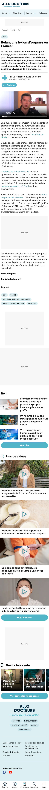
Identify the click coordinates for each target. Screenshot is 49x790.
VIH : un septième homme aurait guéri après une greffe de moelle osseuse (31, 434)
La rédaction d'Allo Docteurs (27, 76)
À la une (5, 787)
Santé (4, 13)
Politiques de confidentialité (31, 747)
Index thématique (33, 752)
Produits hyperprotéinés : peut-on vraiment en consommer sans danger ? (24, 532)
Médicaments (24, 729)
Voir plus (24, 445)
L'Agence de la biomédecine (15, 171)
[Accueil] (24, 710)
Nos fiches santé (18, 665)
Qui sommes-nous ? (12, 743)
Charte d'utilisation (11, 752)
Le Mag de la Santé (19, 725)
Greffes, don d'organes (13, 303)
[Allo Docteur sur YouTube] (10, 772)
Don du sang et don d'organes (16, 299)
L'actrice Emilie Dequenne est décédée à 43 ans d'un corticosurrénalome (24, 609)
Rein (19, 30)
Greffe (13, 295)
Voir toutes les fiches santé (24, 695)
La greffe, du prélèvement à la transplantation (35, 682)
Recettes (16, 721)
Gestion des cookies (34, 743)
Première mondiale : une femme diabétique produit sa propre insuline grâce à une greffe (34, 404)
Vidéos (14, 787)
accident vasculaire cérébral (15, 186)
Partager (11, 85)
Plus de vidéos (16, 456)
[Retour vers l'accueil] (24, 4)
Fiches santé (24, 787)
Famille (29, 13)
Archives (32, 303)
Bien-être (17, 13)
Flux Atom (29, 755)
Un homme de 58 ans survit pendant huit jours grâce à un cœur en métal (34, 420)
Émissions (43, 13)
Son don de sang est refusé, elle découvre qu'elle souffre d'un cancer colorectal (22, 570)
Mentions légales (10, 746)
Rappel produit (30, 721)
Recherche (34, 787)
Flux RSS (6, 755)
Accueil (5, 30)
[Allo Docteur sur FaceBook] (4, 772)
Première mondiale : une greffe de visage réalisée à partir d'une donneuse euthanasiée (24, 493)
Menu (44, 787)
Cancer (34, 725)
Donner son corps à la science (9, 683)
